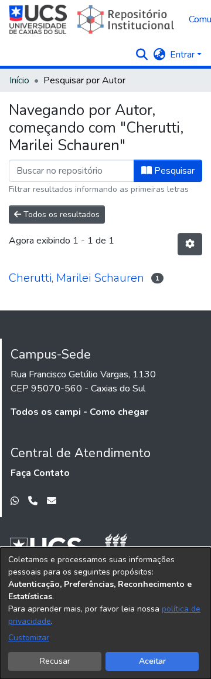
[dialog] (105, 613)
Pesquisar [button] (173, 170)
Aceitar (152, 661)
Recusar (55, 661)
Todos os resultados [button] (60, 214)
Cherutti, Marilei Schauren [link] (76, 278)
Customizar (28, 637)
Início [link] (19, 80)
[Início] (93, 19)
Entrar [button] (183, 54)
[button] (141, 55)
